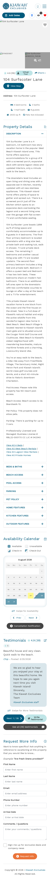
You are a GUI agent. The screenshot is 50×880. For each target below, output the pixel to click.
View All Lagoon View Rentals (22, 452)
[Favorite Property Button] (45, 25)
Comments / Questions (15, 824)
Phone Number (11, 800)
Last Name (9, 776)
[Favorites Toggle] (45, 15)
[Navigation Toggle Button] (44, 6)
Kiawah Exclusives (35, 870)
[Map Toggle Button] (32, 15)
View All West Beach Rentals (21, 448)
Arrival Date (9, 812)
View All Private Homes (18, 455)
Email (6, 788)
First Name (9, 764)
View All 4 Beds (14, 445)
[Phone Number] (38, 6)
